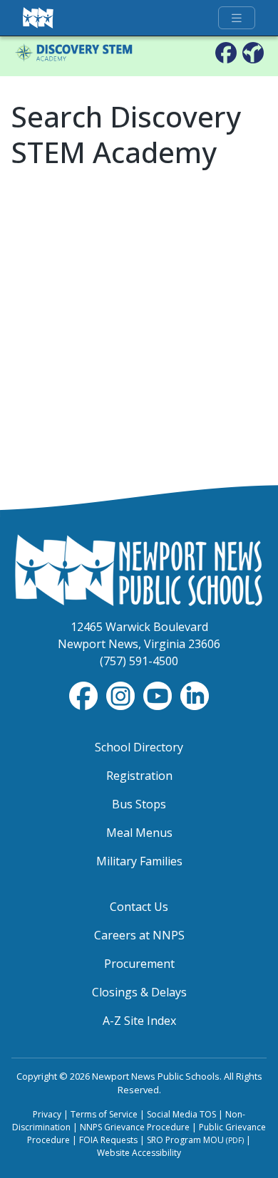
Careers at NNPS (139, 935)
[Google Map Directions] (253, 51)
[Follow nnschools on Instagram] (122, 694)
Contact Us (139, 906)
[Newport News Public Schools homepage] (38, 18)
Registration (139, 775)
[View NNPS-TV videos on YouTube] (159, 694)
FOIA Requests (108, 1140)
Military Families (139, 861)
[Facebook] (226, 51)
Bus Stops (139, 804)
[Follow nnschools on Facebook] (85, 694)
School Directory (139, 747)
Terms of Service (104, 1114)
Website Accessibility (139, 1153)
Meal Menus (139, 832)
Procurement (139, 963)
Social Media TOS (181, 1114)
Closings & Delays (139, 992)
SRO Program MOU (195, 1140)
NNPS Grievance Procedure (135, 1127)
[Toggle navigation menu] (236, 18)
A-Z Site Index (139, 1020)
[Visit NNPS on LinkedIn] (194, 694)
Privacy (47, 1114)
